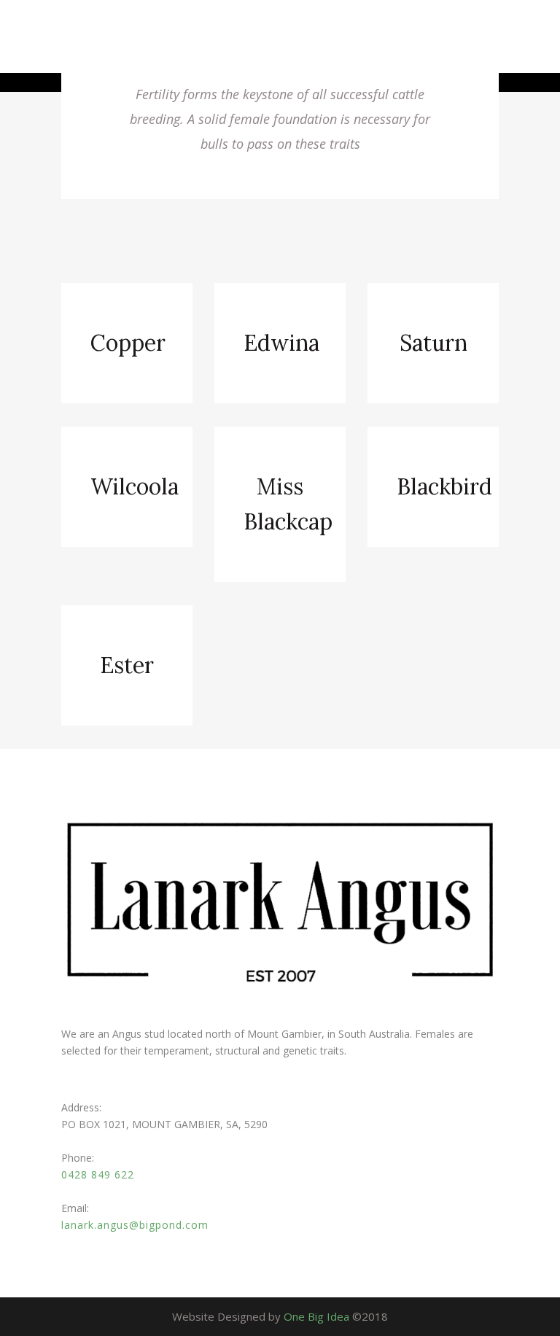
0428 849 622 (97, 1174)
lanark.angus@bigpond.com (135, 1225)
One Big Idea (316, 1316)
